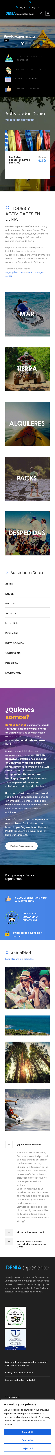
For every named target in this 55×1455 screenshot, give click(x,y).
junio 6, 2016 (31, 1002)
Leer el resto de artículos (19, 959)
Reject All (27, 1448)
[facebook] (24, 2)
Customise (27, 1440)
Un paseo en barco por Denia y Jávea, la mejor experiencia (29, 1117)
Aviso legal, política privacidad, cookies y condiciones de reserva (26, 1364)
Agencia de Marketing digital (20, 1380)
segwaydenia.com (15, 272)
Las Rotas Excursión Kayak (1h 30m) (19, 160)
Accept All (27, 1432)
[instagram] (30, 2)
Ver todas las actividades (20, 119)
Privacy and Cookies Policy (19, 1372)
